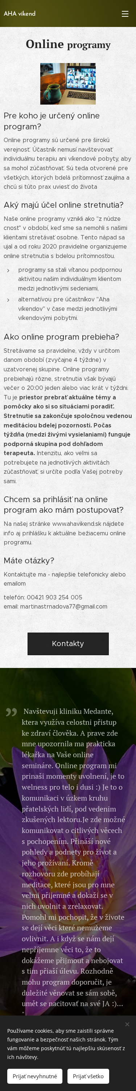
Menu (125, 13)
